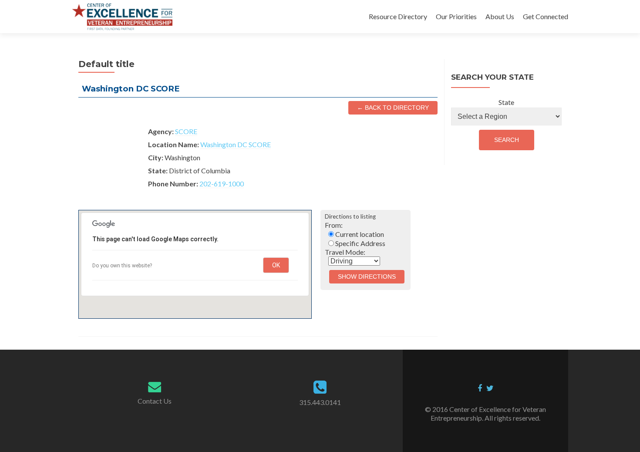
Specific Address (359, 243)
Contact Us (155, 401)
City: (155, 157)
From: (334, 225)
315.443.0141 (320, 402)
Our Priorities (456, 16)
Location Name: (173, 144)
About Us (499, 16)
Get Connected (545, 16)
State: (158, 170)
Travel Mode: (345, 252)
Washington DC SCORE (235, 144)
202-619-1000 (221, 183)
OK (276, 265)
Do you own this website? (122, 266)
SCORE (186, 131)
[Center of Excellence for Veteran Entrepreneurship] (122, 16)
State (506, 102)
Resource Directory (398, 16)
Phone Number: (173, 183)
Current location (359, 234)
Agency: (161, 131)
